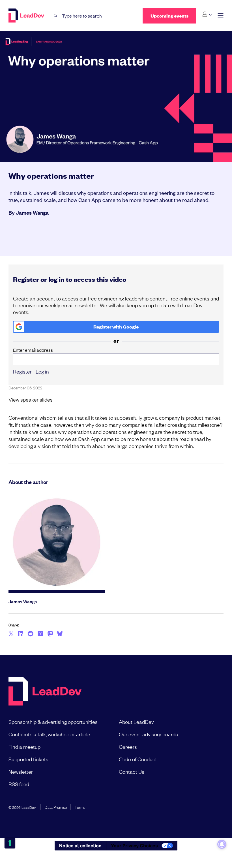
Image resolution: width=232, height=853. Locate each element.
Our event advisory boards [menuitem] (148, 734)
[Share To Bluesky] (60, 634)
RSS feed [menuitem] (18, 784)
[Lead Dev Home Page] (44, 692)
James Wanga (32, 212)
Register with (116, 326)
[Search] (55, 16)
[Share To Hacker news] (40, 634)
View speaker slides (30, 399)
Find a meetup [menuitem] (24, 746)
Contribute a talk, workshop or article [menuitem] (49, 734)
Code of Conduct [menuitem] (138, 759)
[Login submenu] (207, 14)
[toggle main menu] (221, 15)
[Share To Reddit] (30, 634)
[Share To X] (11, 634)
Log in (42, 371)
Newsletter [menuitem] (20, 771)
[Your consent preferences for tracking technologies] (10, 843)
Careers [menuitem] (128, 746)
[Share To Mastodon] (50, 634)
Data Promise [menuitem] (56, 807)
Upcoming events (169, 15)
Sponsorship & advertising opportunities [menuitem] (53, 721)
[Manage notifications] (221, 844)
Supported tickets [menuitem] (28, 759)
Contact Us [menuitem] (131, 771)
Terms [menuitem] (80, 807)
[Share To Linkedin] (20, 634)
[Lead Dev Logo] (26, 15)
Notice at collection (80, 845)
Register (22, 371)
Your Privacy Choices (134, 845)
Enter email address (33, 350)
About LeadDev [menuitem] (136, 721)
